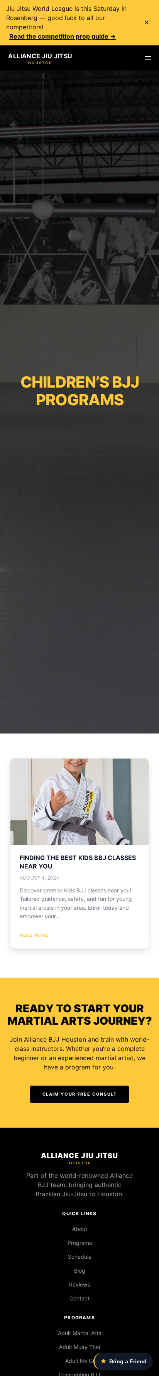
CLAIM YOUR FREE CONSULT (79, 1094)
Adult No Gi (79, 1360)
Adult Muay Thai (79, 1347)
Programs (80, 1242)
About (79, 1229)
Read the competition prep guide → (62, 36)
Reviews (79, 1284)
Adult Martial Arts (79, 1333)
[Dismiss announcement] (146, 22)
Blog (79, 1270)
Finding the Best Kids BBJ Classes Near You (78, 862)
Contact (79, 1298)
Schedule (79, 1256)
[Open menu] (147, 57)
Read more (34, 935)
